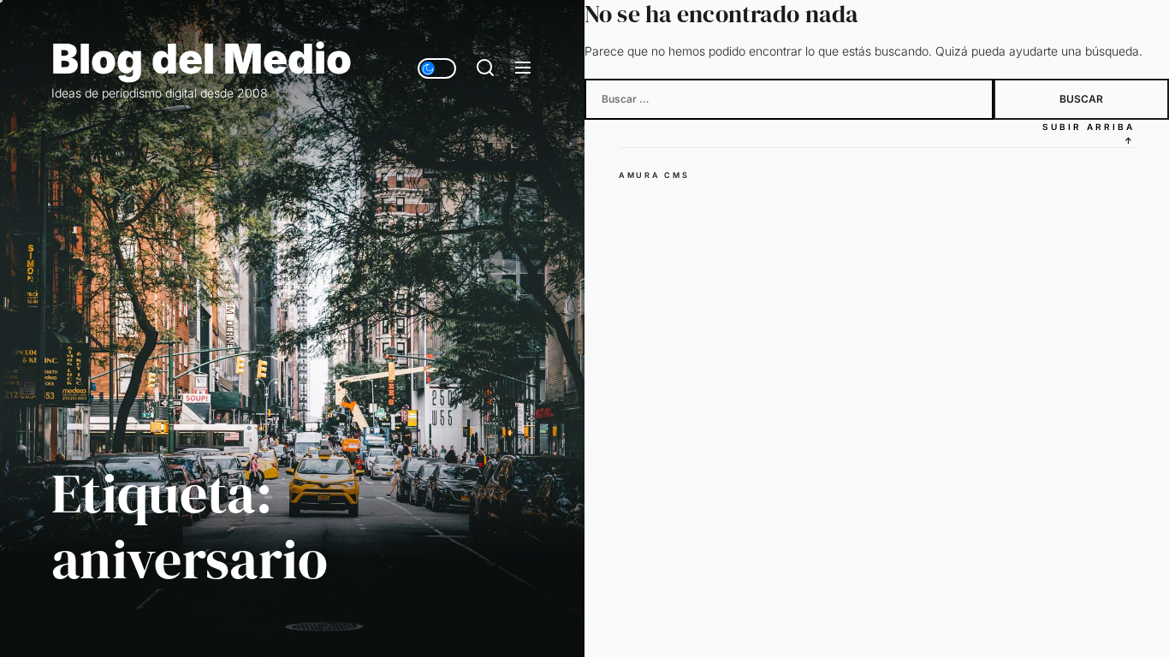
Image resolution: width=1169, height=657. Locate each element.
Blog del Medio (201, 59)
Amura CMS (654, 175)
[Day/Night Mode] (437, 68)
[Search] (485, 68)
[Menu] (523, 68)
